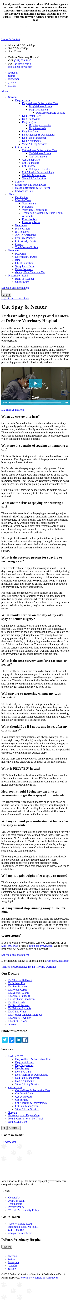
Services (12, 97)
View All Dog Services (34, 144)
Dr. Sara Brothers (17, 986)
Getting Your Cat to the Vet (30, 272)
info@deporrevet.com (20, 66)
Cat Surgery (28, 165)
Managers (27, 206)
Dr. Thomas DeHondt (13, 409)
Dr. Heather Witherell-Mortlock (25, 1014)
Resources (13, 250)
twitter (11, 75)
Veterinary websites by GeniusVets (39, 1277)
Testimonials (15, 1203)
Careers (19, 244)
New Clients (22, 298)
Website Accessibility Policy (23, 1210)
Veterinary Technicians (34, 209)
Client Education (24, 263)
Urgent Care (8, 298)
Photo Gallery (22, 228)
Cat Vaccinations (38, 156)
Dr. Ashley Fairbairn (19, 995)
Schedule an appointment (15, 287)
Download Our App (26, 256)
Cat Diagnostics (30, 162)
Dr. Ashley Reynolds (19, 1017)
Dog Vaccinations (38, 109)
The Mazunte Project (26, 247)
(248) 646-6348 (22, 63)
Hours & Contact (10, 39)
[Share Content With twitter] (5, 1040)
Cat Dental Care (31, 159)
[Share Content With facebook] (25, 1040)
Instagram (63, 960)
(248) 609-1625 (22, 60)
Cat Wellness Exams (40, 153)
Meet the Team (23, 200)
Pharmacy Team (31, 222)
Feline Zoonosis (24, 269)
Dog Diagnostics (31, 118)
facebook (13, 72)
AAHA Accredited (25, 234)
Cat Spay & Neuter (39, 169)
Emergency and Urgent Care (30, 184)
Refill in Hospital (24, 278)
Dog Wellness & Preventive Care (40, 103)
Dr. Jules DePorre (18, 1020)
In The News (22, 231)
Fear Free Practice (25, 237)
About (11, 194)
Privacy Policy (16, 1206)
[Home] (20, 36)
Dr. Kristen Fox (16, 983)
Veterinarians (29, 203)
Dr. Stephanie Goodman (21, 999)
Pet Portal (20, 253)
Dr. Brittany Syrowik (19, 1008)
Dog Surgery (29, 122)
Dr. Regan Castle (17, 989)
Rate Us (7, 1246)
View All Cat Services (34, 178)
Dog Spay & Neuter (40, 125)
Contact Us (14, 1197)
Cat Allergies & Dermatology (38, 172)
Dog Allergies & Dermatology (38, 134)
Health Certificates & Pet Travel (32, 187)
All (4, 1128)
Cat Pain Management (34, 175)
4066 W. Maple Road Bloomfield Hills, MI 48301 (23, 1225)
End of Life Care (24, 190)
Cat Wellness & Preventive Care (39, 150)
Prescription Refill (18, 275)
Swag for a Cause (24, 266)
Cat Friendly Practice (26, 241)
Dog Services (22, 100)
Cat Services (22, 147)
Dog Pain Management (34, 137)
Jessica (12, 1024)
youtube (12, 82)
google (12, 85)
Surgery (19, 181)
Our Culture (21, 197)
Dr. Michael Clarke (18, 992)
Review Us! (9, 1141)
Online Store (22, 281)
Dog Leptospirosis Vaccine (50, 112)
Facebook (51, 960)
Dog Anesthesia (37, 128)
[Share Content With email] (11, 1040)
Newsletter (21, 225)
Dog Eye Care (30, 131)
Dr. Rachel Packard (18, 1005)
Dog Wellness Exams (40, 106)
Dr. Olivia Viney (17, 1011)
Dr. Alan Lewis (16, 1002)
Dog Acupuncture (32, 140)
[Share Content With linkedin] (18, 1040)
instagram (13, 78)
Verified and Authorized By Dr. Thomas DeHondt (28, 966)
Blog (18, 259)
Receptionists (29, 219)
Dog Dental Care (31, 115)
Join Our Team (16, 1200)
